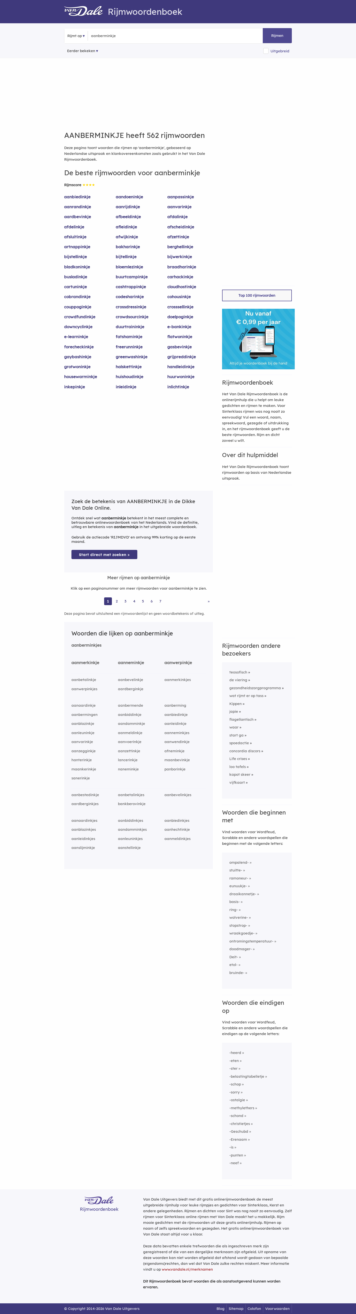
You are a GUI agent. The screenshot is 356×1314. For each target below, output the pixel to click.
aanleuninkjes (130, 838)
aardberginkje (130, 689)
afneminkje (174, 751)
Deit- (233, 957)
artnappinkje (77, 246)
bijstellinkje (75, 256)
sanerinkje (80, 778)
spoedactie (239, 743)
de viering (238, 680)
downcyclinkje (78, 326)
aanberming (175, 705)
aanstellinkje (129, 847)
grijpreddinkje (181, 356)
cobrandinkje (77, 296)
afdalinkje (177, 216)
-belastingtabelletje (246, 1076)
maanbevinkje (177, 760)
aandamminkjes (132, 829)
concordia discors (244, 751)
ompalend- (239, 862)
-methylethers (241, 1108)
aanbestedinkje (85, 794)
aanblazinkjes (83, 829)
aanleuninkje (82, 732)
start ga (236, 735)
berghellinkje (180, 246)
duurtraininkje (130, 326)
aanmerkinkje (85, 662)
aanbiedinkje (77, 196)
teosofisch (238, 672)
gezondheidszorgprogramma (255, 688)
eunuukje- (238, 886)
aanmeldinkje (130, 732)
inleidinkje (126, 386)
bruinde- (236, 972)
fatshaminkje (129, 336)
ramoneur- (238, 878)
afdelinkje (74, 226)
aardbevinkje (77, 216)
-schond (236, 1115)
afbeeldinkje (128, 216)
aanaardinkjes (84, 820)
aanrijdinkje (128, 206)
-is (231, 1147)
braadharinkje (181, 266)
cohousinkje (179, 296)
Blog (220, 1308)
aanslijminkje (83, 847)
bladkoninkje (77, 266)
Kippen (235, 703)
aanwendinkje (177, 741)
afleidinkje (126, 226)
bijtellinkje (126, 256)
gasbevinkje (179, 346)
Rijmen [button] (277, 35)
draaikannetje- (242, 894)
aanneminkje (131, 662)
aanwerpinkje (178, 662)
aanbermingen (84, 714)
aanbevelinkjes (177, 794)
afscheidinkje (180, 226)
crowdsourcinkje (132, 316)
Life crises (238, 758)
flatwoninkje (179, 336)
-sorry (234, 1092)
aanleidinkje (175, 723)
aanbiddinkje (129, 714)
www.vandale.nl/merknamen (187, 1269)
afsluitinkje (75, 236)
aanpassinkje (180, 196)
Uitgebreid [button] (280, 51)
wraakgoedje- (242, 933)
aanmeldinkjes (177, 838)
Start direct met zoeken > (104, 554)
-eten (234, 1060)
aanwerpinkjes (84, 689)
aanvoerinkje (129, 741)
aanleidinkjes (83, 838)
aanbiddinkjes (130, 820)
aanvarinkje (179, 206)
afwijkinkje (127, 236)
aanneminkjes (176, 732)
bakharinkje (128, 246)
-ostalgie (237, 1100)
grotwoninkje (77, 366)
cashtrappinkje (131, 286)
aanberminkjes (86, 645)
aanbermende (130, 705)
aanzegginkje (83, 751)
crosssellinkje (180, 306)
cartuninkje (75, 286)
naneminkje (128, 769)
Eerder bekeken (81, 50)
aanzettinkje (129, 751)
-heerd (235, 1052)
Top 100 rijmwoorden (257, 295)
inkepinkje (74, 386)
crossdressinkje (131, 306)
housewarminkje (80, 376)
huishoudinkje (129, 376)
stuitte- (235, 870)
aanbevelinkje (130, 679)
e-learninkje (76, 336)
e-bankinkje (179, 326)
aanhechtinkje (177, 829)
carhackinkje (180, 276)
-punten (236, 1155)
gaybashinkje (77, 356)
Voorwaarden (277, 1308)
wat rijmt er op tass (246, 695)
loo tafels (237, 766)
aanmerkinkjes (177, 679)
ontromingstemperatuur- (251, 941)
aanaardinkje (83, 705)
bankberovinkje (132, 803)
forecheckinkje (79, 346)
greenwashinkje (131, 356)
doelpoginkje (180, 316)
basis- (234, 901)
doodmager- (240, 949)
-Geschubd (238, 1131)
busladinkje (75, 276)
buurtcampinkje (132, 276)
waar (234, 727)
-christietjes (239, 1123)
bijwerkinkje (179, 256)
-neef (234, 1163)
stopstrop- (238, 925)
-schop (235, 1084)
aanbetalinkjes (131, 794)
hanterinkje (81, 760)
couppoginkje (77, 306)
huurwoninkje (180, 376)
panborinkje (175, 769)
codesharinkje (130, 296)
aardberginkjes (85, 803)
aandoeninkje (129, 196)
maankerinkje (83, 769)
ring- (233, 909)
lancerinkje (128, 760)
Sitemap (236, 1308)
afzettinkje (178, 236)
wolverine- (238, 917)
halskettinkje (129, 366)
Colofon (254, 1308)
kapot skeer (239, 774)
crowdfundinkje (79, 316)
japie (233, 711)
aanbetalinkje (83, 679)
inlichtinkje (178, 386)
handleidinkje (180, 366)
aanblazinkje (82, 723)
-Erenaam (238, 1139)
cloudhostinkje (181, 286)
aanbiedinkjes (176, 820)
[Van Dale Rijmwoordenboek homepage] (86, 11)
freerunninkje (129, 346)
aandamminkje (131, 723)
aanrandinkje (77, 206)
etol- (233, 964)
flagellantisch (241, 719)
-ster (233, 1068)
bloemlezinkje (129, 266)
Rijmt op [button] (74, 35)
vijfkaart (237, 782)
